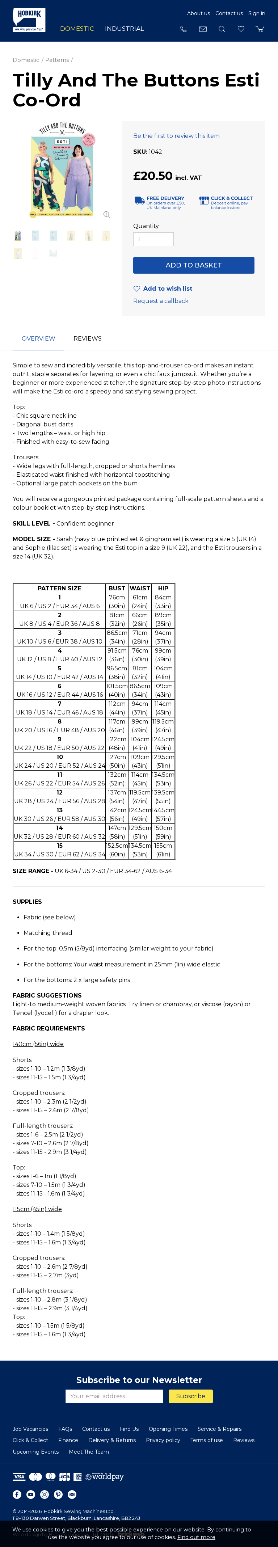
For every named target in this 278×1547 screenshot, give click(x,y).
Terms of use (206, 1440)
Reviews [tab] (87, 338)
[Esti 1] (62, 170)
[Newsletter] (72, 1494)
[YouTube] (31, 1494)
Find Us (129, 1429)
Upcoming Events (36, 1452)
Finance (68, 1440)
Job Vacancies (30, 1429)
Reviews (243, 1440)
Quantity (146, 226)
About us (198, 13)
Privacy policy (163, 1440)
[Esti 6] (106, 236)
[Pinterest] (58, 1494)
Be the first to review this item (176, 135)
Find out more (196, 1537)
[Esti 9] (53, 253)
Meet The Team (89, 1452)
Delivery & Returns (112, 1440)
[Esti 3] (53, 236)
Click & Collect (30, 1440)
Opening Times (168, 1429)
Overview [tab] (38, 338)
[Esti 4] (71, 236)
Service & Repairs (219, 1429)
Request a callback (161, 301)
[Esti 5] (88, 236)
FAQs (65, 1429)
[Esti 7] (18, 253)
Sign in (256, 13)
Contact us (229, 13)
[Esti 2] (36, 236)
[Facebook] (17, 1494)
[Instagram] (44, 1494)
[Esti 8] (36, 253)
